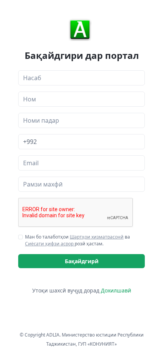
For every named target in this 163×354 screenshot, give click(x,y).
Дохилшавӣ (116, 290)
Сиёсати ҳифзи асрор (50, 243)
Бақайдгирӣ (82, 261)
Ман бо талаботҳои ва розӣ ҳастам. (77, 240)
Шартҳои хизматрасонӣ (97, 237)
